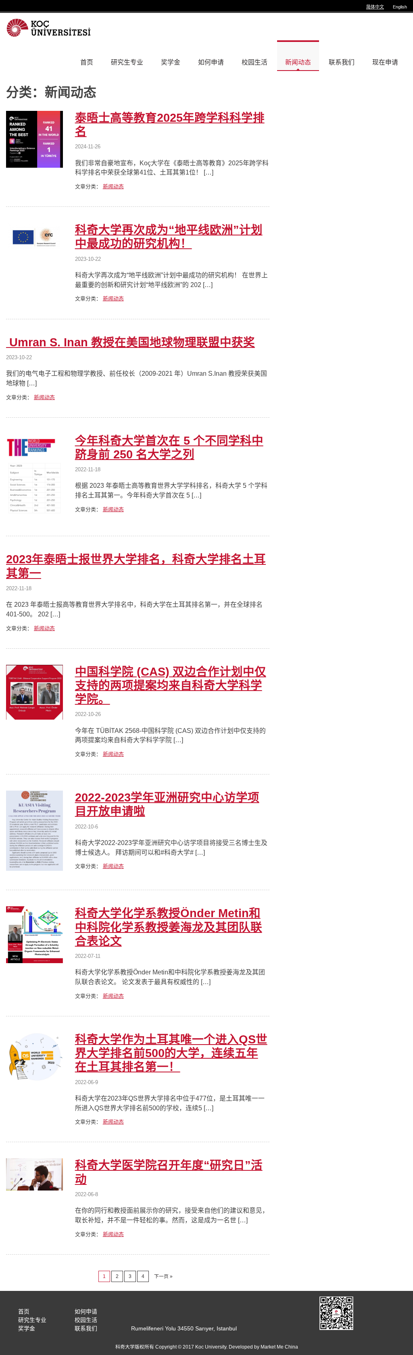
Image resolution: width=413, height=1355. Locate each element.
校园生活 (254, 62)
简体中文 (375, 6)
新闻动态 (298, 62)
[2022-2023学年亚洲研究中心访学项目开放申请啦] (34, 868)
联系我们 (342, 62)
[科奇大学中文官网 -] (50, 27)
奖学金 (170, 62)
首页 (86, 62)
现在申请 (385, 62)
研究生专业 (127, 62)
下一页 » (163, 1276)
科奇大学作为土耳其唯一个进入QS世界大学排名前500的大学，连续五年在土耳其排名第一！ (171, 1053)
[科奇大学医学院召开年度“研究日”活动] (34, 1188)
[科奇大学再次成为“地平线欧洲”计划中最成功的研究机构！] (34, 249)
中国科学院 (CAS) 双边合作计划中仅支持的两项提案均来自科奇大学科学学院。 (170, 685)
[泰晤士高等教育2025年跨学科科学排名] (34, 165)
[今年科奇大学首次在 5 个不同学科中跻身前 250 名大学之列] (34, 514)
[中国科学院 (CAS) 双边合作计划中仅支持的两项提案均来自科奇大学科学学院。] (34, 717)
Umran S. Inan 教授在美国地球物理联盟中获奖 (130, 342)
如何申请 (211, 62)
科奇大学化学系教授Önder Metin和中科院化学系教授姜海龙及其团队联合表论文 (168, 927)
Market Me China (279, 1347)
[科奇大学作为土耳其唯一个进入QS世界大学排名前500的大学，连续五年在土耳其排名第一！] (34, 1079)
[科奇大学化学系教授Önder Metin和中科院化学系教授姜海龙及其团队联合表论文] (34, 960)
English (400, 6)
